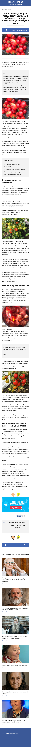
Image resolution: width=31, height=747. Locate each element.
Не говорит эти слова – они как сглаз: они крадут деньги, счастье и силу (14, 637)
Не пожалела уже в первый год (15, 169)
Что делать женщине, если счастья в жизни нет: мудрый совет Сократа (15, 608)
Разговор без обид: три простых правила (14, 665)
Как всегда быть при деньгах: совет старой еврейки (15, 692)
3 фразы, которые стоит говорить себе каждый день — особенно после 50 (13, 721)
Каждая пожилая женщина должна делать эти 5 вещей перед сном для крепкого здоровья (15, 579)
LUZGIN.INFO (15, 2)
